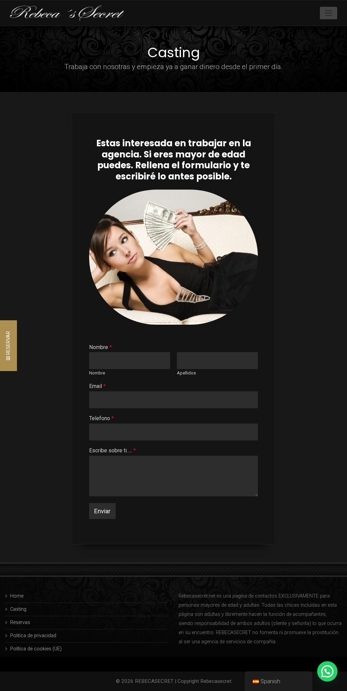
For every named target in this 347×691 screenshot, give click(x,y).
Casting (18, 609)
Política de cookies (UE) (36, 649)
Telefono (101, 418)
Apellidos (186, 372)
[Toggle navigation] (328, 13)
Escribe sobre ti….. (112, 450)
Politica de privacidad (33, 636)
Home (16, 596)
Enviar (102, 511)
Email (97, 386)
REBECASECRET (154, 681)
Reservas (20, 622)
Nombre (100, 347)
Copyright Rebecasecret (204, 681)
